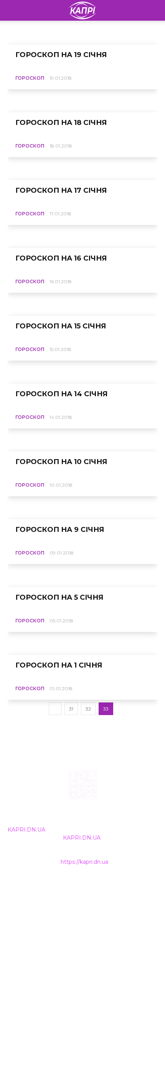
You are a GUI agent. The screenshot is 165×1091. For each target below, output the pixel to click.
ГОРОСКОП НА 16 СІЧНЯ (61, 258)
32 (88, 709)
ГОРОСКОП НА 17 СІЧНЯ (61, 190)
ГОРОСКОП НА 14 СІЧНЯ (61, 394)
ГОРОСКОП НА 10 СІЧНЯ (61, 462)
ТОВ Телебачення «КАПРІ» (46, 921)
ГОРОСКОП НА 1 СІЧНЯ (58, 665)
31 (71, 709)
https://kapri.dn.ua (84, 861)
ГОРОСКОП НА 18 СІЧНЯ (61, 122)
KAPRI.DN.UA (26, 829)
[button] (154, 10)
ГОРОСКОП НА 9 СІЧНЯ (59, 529)
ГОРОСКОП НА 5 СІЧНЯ (59, 597)
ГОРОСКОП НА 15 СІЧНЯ (60, 326)
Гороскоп (30, 78)
